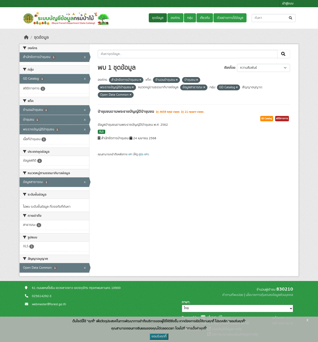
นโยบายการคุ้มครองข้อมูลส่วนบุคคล (269, 295)
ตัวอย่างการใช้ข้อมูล (230, 18)
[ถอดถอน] (140, 80)
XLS (101, 132)
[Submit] (291, 18)
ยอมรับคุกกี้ (159, 336)
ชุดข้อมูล (157, 18)
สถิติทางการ (282, 118)
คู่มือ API (143, 154)
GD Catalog (266, 118)
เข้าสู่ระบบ (288, 3)
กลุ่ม (190, 18)
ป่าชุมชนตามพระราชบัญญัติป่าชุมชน (126, 111)
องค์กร (175, 18)
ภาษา (185, 302)
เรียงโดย (229, 67)
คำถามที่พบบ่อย (232, 295)
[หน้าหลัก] (26, 37)
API (130, 154)
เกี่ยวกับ (205, 18)
